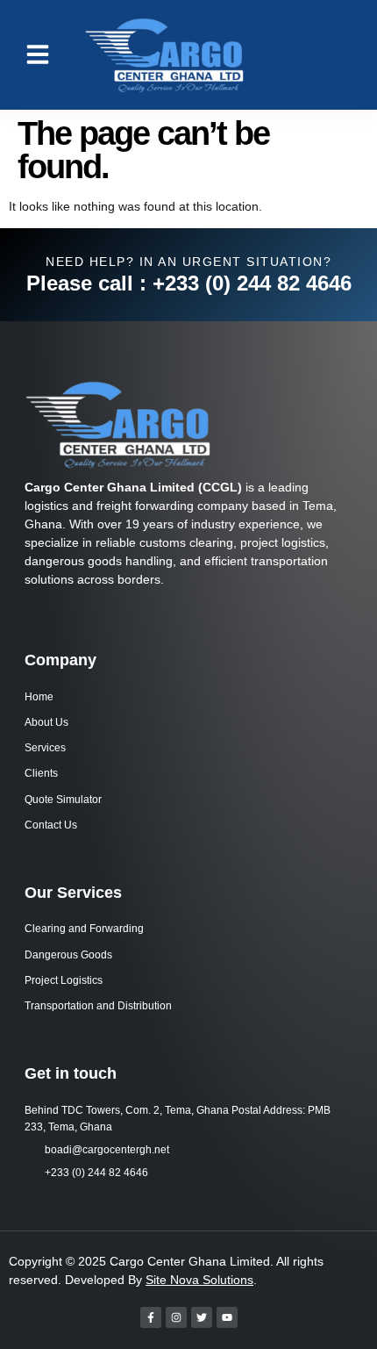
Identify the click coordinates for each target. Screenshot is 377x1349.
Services (45, 748)
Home (39, 697)
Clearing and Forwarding (84, 928)
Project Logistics (64, 980)
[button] (37, 54)
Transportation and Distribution (98, 1006)
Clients (41, 773)
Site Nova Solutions (199, 1280)
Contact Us (51, 825)
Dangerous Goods (68, 955)
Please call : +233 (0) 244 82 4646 (189, 283)
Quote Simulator (63, 799)
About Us (46, 722)
